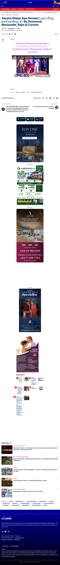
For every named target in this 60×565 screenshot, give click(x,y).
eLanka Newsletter (36, 505)
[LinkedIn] (39, 119)
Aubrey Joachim (21, 446)
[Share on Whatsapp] (43, 98)
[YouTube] (5, 531)
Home (2, 12)
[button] (2, 6)
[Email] (9, 34)
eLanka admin (11, 28)
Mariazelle (23, 92)
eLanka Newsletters (25, 503)
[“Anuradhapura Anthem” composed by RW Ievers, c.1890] (6, 482)
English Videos (42, 501)
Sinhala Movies (25, 505)
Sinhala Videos (16, 14)
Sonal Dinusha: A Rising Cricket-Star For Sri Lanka (27, 491)
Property (14, 9)
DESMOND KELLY (19, 501)
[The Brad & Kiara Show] (26, 379)
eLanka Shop (21, 9)
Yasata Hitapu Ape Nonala (36, 92)
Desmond (17, 92)
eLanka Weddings (5, 9)
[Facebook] (21, 119)
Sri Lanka (51, 501)
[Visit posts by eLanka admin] (3, 29)
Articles (20, 12)
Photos (45, 505)
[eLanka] (30, 2)
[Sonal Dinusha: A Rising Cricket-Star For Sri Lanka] (6, 493)
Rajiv (28, 92)
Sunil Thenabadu (36, 503)
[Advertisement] (30, 274)
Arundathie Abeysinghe (23, 456)
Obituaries (15, 503)
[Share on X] (7, 34)
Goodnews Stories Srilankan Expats (11, 12)
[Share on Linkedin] (46, 98)
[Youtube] (30, 119)
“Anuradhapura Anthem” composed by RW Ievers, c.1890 (30, 480)
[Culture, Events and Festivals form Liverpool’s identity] (41, 379)
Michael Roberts (21, 489)
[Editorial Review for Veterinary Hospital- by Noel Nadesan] (26, 388)
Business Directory (30, 9)
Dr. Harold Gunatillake (48, 503)
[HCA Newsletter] (41, 388)
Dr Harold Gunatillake (31, 501)
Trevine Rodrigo (15, 505)
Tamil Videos (6, 505)
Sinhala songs (9, 14)
